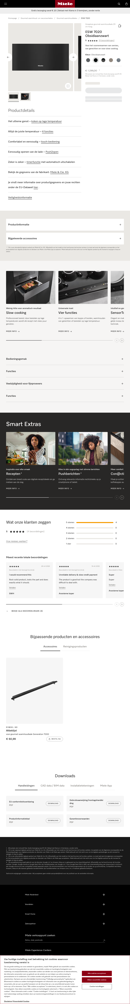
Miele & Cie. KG (59, 172)
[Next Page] (122, 604)
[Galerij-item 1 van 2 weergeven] (13, 97)
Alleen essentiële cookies (96, 980)
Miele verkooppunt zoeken (40, 935)
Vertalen (12, 588)
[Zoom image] (68, 86)
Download (53, 803)
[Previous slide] (8, 57)
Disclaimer (8, 1001)
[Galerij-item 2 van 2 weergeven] (25, 97)
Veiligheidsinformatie (20, 197)
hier (36, 187)
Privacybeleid (18, 1001)
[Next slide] (73, 57)
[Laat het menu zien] (5, 3)
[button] (88, 60)
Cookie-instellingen (97, 986)
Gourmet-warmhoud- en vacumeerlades (37, 18)
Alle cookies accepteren (97, 973)
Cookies (26, 1001)
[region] (44, 57)
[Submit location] (104, 941)
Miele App (106, 785)
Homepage (12, 18)
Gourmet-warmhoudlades (67, 18)
